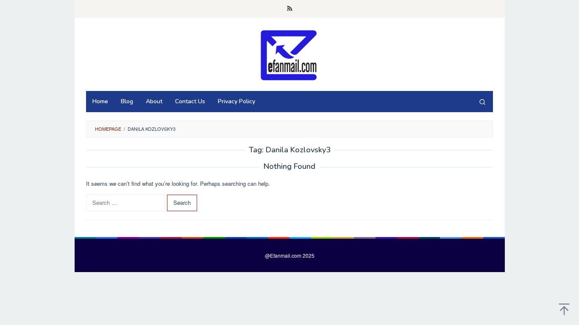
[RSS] (289, 9)
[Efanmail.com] (289, 55)
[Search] (482, 101)
